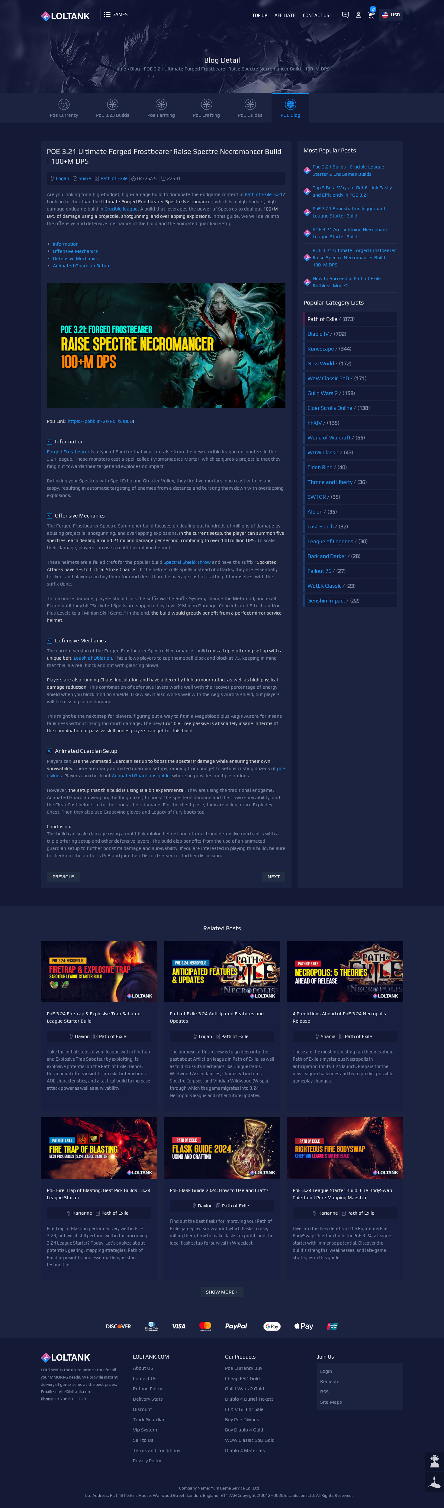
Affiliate (285, 15)
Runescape (320, 348)
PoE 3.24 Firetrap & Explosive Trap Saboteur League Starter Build (94, 1017)
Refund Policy (147, 1389)
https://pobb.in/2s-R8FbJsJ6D (100, 421)
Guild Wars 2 (322, 393)
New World (320, 363)
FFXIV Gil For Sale (244, 1409)
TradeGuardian (149, 1419)
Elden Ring (320, 467)
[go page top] (434, 1482)
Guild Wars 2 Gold (244, 1389)
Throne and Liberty (329, 482)
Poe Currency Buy (243, 1368)
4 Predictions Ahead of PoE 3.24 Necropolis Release (339, 1017)
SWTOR (316, 497)
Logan (62, 178)
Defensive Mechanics (76, 258)
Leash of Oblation (93, 658)
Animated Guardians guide (141, 775)
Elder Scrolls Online (329, 408)
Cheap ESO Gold (242, 1378)
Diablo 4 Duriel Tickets (249, 1399)
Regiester (330, 1381)
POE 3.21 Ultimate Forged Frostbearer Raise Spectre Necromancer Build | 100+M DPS (354, 257)
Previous (64, 877)
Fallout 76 (319, 571)
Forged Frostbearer (68, 452)
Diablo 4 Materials (245, 1450)
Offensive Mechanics (75, 251)
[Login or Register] (358, 15)
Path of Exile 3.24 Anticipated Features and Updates (217, 1017)
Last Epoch (320, 526)
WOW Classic (323, 452)
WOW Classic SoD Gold (250, 1440)
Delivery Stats (148, 1399)
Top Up (259, 15)
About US (143, 1368)
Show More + (222, 1292)
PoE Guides (250, 115)
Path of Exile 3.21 (263, 194)
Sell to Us (143, 1440)
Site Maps (331, 1402)
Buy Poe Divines (242, 1419)
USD (395, 15)
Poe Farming (161, 115)
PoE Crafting (206, 115)
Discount (142, 1409)
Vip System (145, 1430)
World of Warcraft (329, 437)
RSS (324, 1392)
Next (274, 877)
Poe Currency (64, 115)
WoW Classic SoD (328, 378)
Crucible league (121, 209)
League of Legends (330, 541)
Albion (315, 511)
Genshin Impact (326, 600)
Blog (135, 69)
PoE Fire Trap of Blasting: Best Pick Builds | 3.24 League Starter (98, 1193)
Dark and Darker (326, 556)
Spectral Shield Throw (187, 562)
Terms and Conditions (156, 1450)
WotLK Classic (324, 586)
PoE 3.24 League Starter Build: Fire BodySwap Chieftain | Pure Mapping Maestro (342, 1193)
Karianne (82, 1213)
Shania (328, 1036)
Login (326, 1371)
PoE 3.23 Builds (112, 115)
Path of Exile (114, 178)
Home (119, 69)
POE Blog (290, 115)
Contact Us (316, 15)
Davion (82, 1036)
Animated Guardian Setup (81, 266)
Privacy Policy (147, 1461)
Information (66, 244)
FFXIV (314, 422)
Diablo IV (318, 334)
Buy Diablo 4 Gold (244, 1430)
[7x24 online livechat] (434, 1462)
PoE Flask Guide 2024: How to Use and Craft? (219, 1190)
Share (85, 178)
